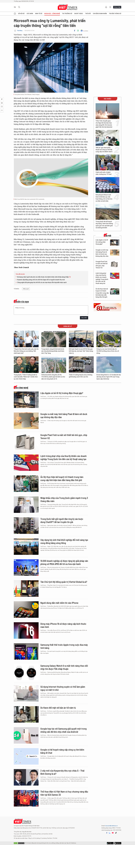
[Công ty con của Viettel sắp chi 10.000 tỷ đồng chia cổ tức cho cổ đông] (108, 339)
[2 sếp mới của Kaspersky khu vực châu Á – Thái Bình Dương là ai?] (26, 777)
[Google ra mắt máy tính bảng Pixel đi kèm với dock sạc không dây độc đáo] (114, 252)
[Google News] (84, 30)
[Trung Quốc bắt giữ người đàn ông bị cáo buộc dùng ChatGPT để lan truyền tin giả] (26, 525)
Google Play (118, 843)
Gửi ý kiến (84, 317)
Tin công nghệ (21, 388)
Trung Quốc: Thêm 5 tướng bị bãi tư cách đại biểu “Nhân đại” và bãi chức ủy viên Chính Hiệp (26, 377)
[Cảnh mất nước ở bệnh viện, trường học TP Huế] (107, 162)
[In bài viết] (78, 30)
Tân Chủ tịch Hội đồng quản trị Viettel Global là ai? (63, 581)
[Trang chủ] (15, 13)
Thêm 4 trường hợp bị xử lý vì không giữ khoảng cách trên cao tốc (80, 376)
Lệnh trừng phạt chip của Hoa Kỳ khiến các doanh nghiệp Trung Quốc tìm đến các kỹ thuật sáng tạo (102, 278)
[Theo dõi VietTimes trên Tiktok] (116, 833)
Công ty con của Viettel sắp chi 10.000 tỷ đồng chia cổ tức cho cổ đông (107, 351)
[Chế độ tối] (110, 7)
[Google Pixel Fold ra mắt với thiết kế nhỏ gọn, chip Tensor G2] (114, 264)
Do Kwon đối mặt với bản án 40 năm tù (58, 707)
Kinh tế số (38, 13)
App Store (110, 843)
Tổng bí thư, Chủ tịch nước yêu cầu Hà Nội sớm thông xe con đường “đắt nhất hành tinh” (26, 351)
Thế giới (88, 13)
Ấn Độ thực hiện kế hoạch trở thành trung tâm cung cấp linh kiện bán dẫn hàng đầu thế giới (102, 293)
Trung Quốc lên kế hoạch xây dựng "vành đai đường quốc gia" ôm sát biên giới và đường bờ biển (104, 225)
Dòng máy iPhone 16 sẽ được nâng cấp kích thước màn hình (63, 625)
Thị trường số (67, 13)
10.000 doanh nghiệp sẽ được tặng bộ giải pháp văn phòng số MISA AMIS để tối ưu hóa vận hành (64, 562)
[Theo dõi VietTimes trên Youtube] (113, 833)
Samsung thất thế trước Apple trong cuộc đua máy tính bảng (64, 646)
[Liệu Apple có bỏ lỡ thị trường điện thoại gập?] (114, 242)
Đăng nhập (117, 7)
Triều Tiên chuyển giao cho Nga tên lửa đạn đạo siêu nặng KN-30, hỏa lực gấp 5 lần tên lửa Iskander (104, 124)
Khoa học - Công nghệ (52, 13)
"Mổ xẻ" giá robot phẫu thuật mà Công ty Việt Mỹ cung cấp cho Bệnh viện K (104, 150)
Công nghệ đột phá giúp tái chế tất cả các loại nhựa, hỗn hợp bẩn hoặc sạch (42, 282)
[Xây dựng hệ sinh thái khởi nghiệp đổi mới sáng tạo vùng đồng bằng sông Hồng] (26, 546)
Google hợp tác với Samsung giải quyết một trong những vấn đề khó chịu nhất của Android (63, 730)
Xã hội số (21, 13)
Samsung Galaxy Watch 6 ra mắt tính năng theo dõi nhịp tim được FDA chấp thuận (64, 667)
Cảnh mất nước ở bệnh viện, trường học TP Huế (103, 173)
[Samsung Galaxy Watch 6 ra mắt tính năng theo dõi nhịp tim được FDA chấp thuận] (26, 672)
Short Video (78, 13)
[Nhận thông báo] (106, 7)
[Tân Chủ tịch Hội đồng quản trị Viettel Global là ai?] (26, 588)
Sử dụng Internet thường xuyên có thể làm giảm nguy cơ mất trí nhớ (62, 688)
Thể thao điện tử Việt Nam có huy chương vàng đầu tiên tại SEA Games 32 (64, 793)
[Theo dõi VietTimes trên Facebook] (107, 833)
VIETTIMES (67, 7)
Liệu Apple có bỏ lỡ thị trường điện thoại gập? (102, 242)
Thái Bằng (19, 30)
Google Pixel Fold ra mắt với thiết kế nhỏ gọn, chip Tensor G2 (101, 265)
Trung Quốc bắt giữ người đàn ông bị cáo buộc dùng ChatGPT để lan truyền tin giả (61, 520)
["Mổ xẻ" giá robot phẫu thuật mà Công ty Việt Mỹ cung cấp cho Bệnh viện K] (107, 138)
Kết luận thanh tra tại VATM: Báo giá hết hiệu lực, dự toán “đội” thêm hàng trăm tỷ (81, 351)
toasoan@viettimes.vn (111, 825)
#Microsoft (26, 289)
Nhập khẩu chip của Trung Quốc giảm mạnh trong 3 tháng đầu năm (64, 499)
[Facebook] (74, 30)
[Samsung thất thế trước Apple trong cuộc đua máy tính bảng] (26, 651)
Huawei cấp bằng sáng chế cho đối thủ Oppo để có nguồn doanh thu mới (41, 280)
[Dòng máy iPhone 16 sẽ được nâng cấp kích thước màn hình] (26, 630)
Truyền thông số (115, 13)
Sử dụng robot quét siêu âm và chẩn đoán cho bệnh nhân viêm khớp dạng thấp (43, 277)
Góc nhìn (30, 13)
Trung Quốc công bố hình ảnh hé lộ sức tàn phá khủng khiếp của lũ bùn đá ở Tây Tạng (52, 351)
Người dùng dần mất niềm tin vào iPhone (59, 602)
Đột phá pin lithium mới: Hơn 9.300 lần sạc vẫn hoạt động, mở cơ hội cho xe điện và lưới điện (104, 198)
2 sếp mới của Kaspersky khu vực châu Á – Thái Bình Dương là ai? (62, 772)
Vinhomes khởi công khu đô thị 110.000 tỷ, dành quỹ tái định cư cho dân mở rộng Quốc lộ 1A (53, 377)
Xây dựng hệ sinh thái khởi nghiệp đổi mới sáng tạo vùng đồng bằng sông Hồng (64, 541)
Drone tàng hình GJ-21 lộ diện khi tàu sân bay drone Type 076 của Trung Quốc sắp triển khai (108, 377)
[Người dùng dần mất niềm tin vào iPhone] (26, 609)
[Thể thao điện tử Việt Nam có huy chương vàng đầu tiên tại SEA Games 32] (26, 798)
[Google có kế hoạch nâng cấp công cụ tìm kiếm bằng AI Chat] (26, 756)
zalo (109, 833)
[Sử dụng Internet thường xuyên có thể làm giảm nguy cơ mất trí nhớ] (26, 693)
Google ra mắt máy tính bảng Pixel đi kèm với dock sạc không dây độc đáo (102, 253)
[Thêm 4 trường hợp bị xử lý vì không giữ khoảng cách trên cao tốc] (81, 364)
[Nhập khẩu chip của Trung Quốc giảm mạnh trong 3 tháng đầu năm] (26, 504)
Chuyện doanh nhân (100, 13)
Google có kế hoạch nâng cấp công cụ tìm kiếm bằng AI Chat (62, 751)
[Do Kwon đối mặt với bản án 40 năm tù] (26, 714)
